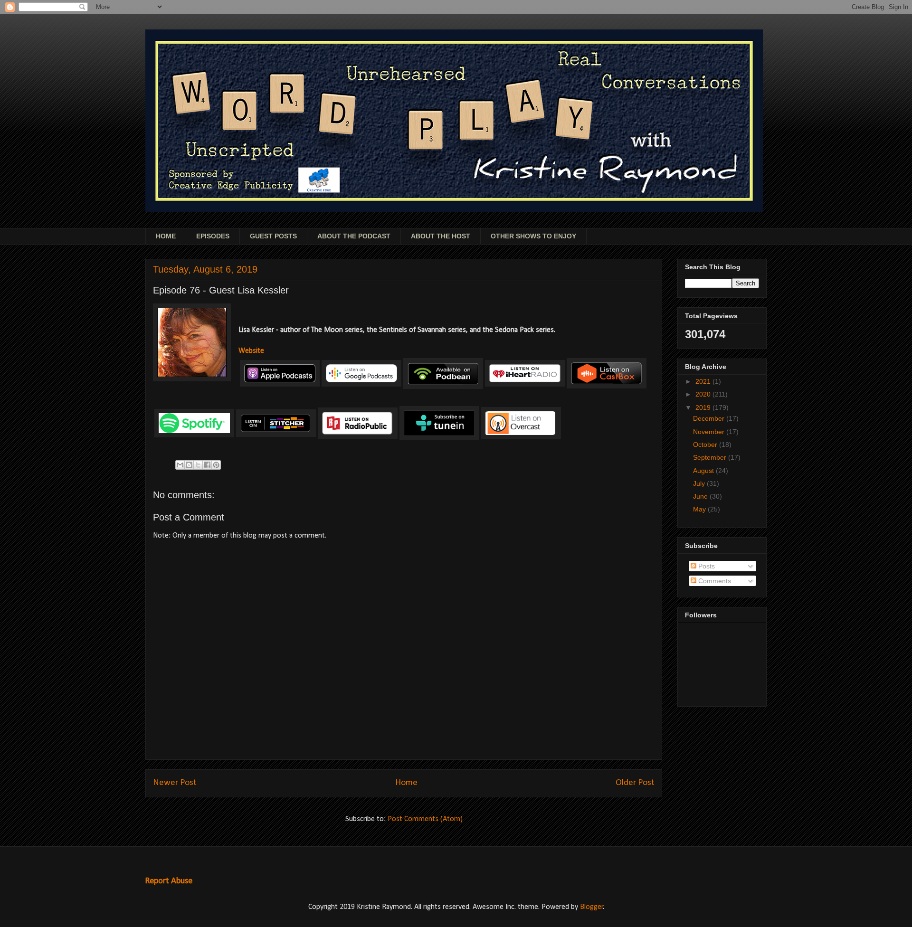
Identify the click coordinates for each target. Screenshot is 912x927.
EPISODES (212, 236)
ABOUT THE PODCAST (353, 236)
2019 (703, 407)
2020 (703, 394)
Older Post (635, 782)
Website (251, 351)
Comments (713, 581)
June (701, 496)
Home (406, 782)
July (700, 483)
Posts (705, 566)
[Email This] (180, 465)
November (709, 431)
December (709, 418)
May (700, 509)
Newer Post (175, 782)
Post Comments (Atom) (425, 819)
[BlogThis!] (189, 465)
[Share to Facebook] (207, 465)
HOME (166, 236)
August (704, 470)
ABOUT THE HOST (440, 236)
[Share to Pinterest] (216, 465)
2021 (703, 381)
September (710, 457)
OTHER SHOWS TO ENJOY (533, 236)
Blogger (591, 907)
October (706, 444)
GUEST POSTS (273, 236)
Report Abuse (168, 881)
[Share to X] (198, 465)
